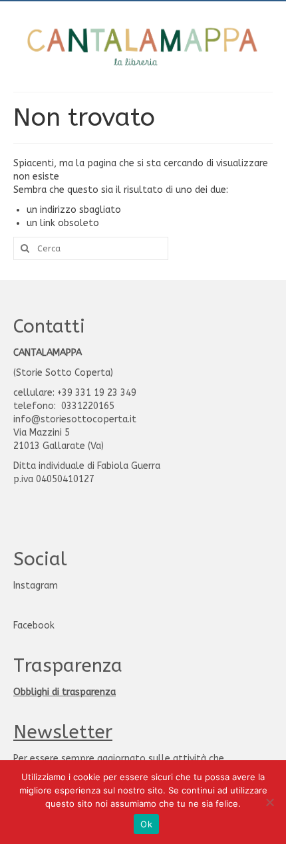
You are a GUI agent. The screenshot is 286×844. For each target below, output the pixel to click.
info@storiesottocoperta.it (74, 419)
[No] (269, 802)
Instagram (35, 585)
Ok (146, 824)
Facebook (34, 625)
